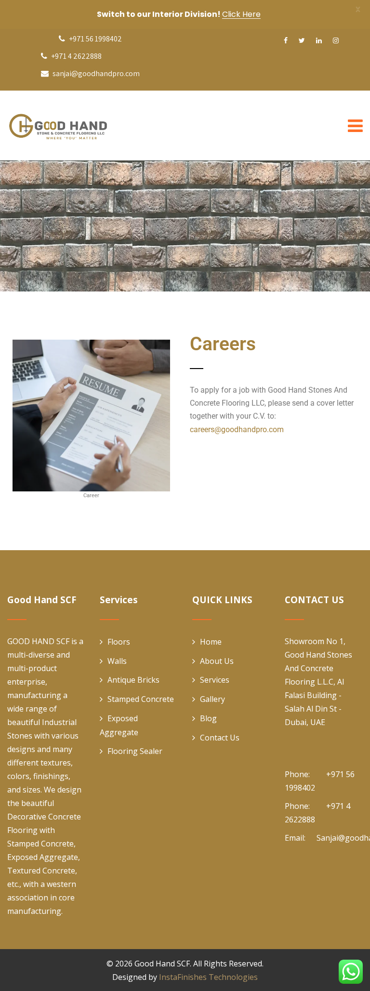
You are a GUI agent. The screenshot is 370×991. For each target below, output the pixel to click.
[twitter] (302, 40)
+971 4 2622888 (76, 56)
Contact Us (219, 737)
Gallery (212, 699)
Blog (208, 718)
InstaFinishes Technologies (208, 977)
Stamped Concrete (140, 699)
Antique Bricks (133, 679)
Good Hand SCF (162, 963)
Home (211, 641)
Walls (117, 661)
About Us (217, 661)
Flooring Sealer (134, 751)
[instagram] (336, 40)
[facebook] (286, 40)
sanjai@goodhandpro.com (96, 73)
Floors (118, 641)
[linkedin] (319, 40)
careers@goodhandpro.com (237, 429)
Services (214, 679)
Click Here (241, 14)
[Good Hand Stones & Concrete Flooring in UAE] (79, 125)
